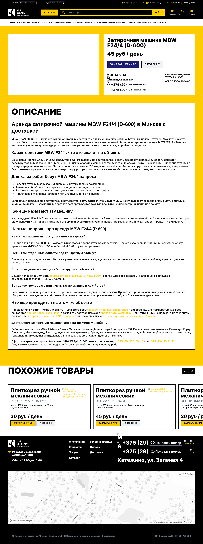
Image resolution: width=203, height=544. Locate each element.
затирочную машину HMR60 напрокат (52, 316)
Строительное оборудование (57, 22)
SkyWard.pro (108, 536)
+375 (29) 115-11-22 (162, 341)
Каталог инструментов (30, 22)
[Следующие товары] (192, 371)
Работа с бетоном (83, 22)
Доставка (96, 452)
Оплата (95, 447)
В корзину (152, 64)
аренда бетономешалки (116, 312)
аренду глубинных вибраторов (108, 309)
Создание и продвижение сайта (83, 536)
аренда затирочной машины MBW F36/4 (75, 275)
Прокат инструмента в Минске (30, 536)
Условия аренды (101, 441)
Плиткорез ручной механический (35, 393)
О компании (77, 441)
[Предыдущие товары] (185, 371)
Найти (158, 12)
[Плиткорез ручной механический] (75, 400)
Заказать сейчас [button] (123, 64)
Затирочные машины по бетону (110, 22)
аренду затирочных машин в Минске (132, 316)
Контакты (75, 447)
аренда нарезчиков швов (43, 312)
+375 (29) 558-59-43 (129, 341)
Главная (11, 22)
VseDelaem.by (56, 536)
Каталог (74, 457)
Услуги (73, 452)
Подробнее (46, 423)
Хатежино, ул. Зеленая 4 (134, 3)
